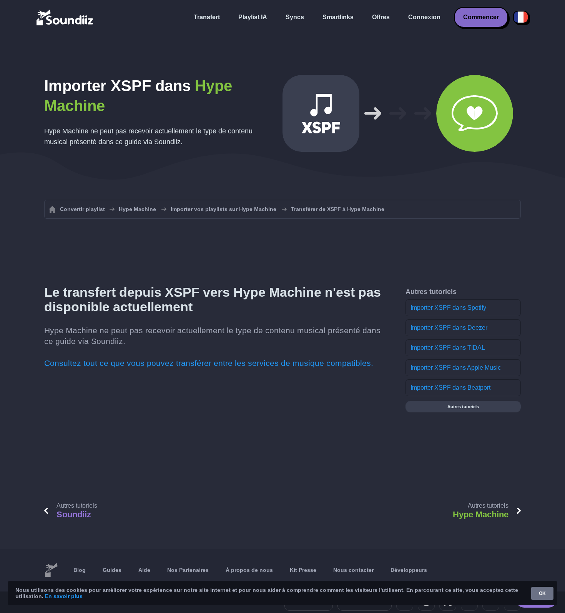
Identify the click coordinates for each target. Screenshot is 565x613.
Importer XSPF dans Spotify (448, 307)
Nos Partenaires (188, 570)
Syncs (295, 17)
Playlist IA (252, 17)
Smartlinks (338, 17)
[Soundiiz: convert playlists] (51, 570)
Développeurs (409, 570)
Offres (381, 17)
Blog (79, 570)
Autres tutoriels (463, 406)
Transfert (207, 17)
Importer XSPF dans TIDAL (447, 347)
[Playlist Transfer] (65, 17)
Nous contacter (353, 570)
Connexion (424, 17)
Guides (112, 570)
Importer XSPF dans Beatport (450, 387)
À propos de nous (249, 570)
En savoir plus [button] (64, 596)
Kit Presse (303, 570)
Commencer (481, 17)
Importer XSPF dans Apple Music (455, 367)
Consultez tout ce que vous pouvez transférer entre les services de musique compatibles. (208, 363)
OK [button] (542, 593)
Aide (144, 570)
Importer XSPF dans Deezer (448, 327)
